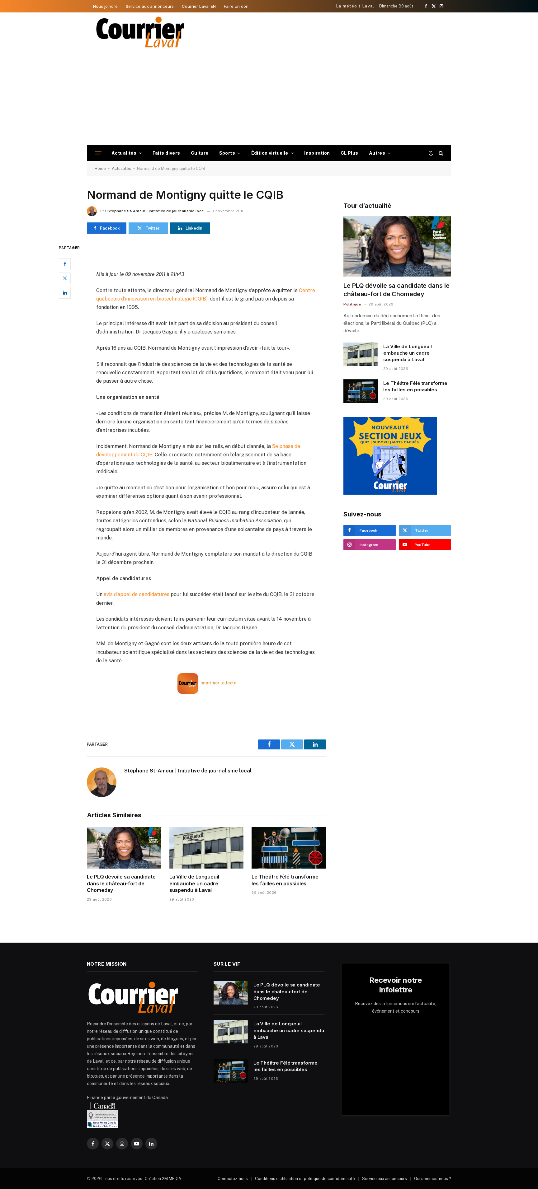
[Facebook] (65, 264)
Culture (200, 153)
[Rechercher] (440, 153)
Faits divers (166, 153)
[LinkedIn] (65, 293)
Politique (352, 304)
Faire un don (236, 6)
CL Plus (349, 153)
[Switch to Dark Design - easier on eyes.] (431, 153)
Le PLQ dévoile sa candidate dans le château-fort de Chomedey (121, 883)
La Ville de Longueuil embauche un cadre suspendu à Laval (194, 883)
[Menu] (98, 153)
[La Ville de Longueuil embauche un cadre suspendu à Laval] (206, 848)
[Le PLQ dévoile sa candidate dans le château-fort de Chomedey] (124, 848)
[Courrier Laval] (140, 32)
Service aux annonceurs (150, 6)
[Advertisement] (269, 98)
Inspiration (317, 153)
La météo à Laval (355, 6)
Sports (227, 153)
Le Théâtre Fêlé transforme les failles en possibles (285, 880)
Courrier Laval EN (199, 6)
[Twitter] (65, 278)
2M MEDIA (171, 1178)
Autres (377, 153)
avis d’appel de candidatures (136, 594)
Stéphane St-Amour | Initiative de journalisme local (156, 211)
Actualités (123, 153)
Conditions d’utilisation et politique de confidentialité (305, 1178)
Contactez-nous (233, 1178)
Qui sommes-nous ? (432, 1178)
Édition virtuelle (269, 153)
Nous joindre (105, 6)
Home (100, 168)
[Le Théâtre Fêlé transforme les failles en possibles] (289, 848)
